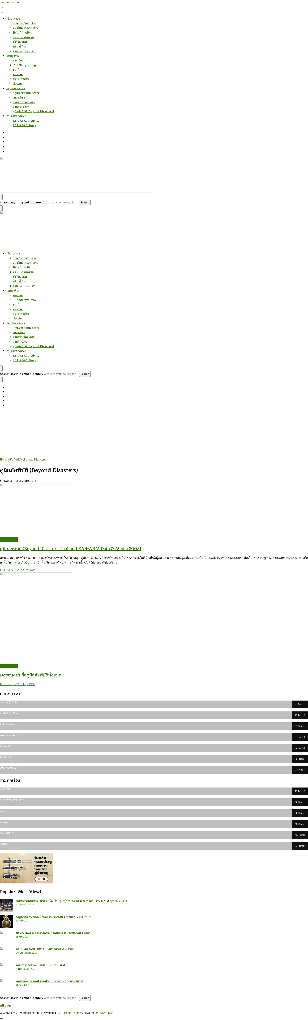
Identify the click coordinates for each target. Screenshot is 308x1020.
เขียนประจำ (13, 19)
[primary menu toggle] (1, 7)
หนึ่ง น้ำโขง (19, 46)
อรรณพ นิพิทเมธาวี (24, 51)
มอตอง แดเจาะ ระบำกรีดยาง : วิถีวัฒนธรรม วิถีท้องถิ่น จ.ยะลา (53, 933)
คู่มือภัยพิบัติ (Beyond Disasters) (33, 111)
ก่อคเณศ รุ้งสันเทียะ (24, 23)
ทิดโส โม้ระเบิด (21, 32)
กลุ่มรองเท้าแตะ (15, 88)
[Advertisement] (154, 433)
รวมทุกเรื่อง (13, 56)
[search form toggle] (1, 197)
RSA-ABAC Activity (26, 120)
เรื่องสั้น (17, 83)
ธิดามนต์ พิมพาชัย (23, 37)
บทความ (18, 74)
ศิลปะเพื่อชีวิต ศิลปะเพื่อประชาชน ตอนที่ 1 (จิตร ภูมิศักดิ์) (50, 981)
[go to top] (1, 1018)
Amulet (18, 60)
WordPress (106, 1013)
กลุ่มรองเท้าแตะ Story (26, 93)
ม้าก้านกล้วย (20, 42)
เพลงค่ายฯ (19, 97)
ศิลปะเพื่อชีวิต (21, 79)
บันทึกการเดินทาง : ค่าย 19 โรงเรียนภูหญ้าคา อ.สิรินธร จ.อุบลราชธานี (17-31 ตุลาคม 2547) (71, 901)
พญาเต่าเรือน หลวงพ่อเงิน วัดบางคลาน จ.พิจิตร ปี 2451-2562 (53, 917)
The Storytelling (24, 65)
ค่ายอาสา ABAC (16, 116)
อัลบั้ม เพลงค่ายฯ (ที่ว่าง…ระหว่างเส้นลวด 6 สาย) (45, 949)
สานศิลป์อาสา (21, 107)
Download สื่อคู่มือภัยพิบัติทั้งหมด (30, 675)
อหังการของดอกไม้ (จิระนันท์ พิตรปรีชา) (40, 965)
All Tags (5, 1005)
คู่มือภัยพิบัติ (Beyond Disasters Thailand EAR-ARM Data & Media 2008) (70, 548)
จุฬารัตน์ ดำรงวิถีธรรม (25, 28)
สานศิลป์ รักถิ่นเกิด (24, 102)
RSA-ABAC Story (24, 125)
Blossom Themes (71, 1013)
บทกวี (16, 69)
